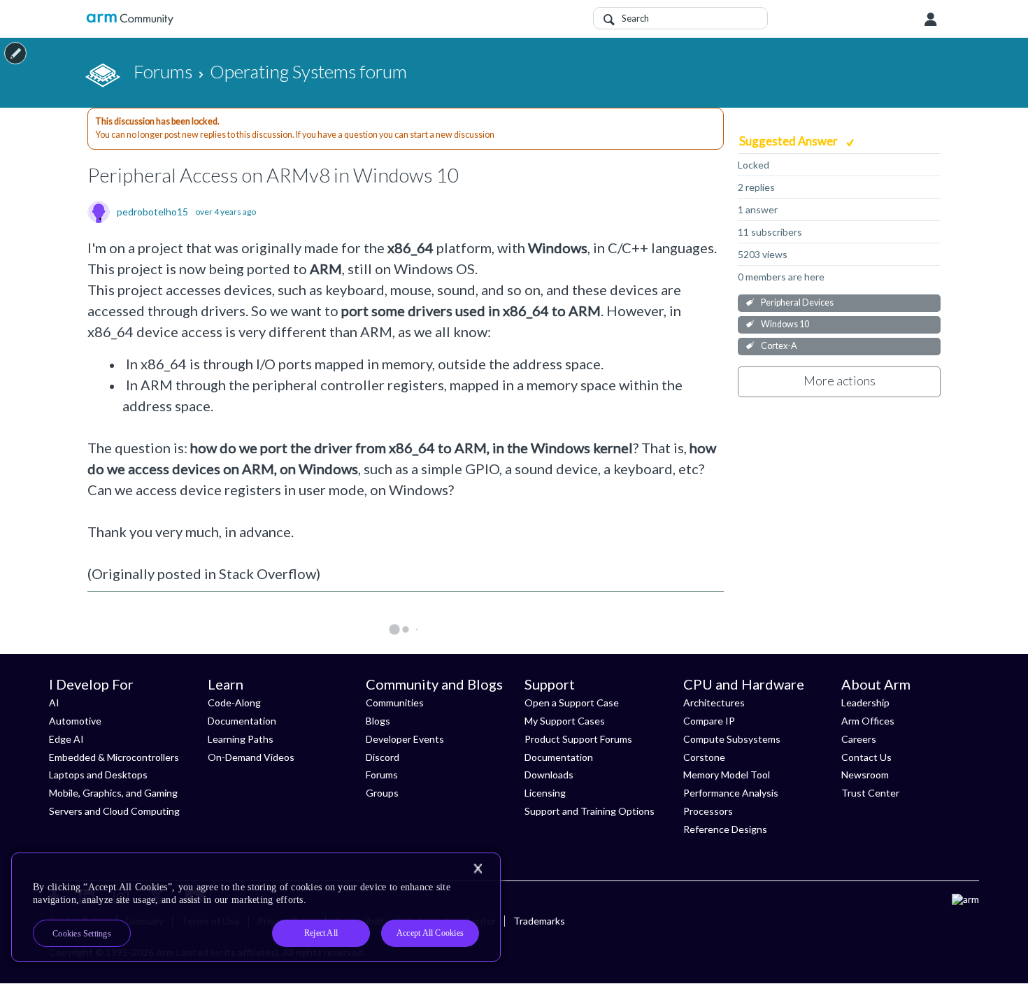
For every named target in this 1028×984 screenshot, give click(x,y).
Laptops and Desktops (98, 774)
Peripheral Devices (797, 302)
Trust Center (870, 793)
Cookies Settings (81, 934)
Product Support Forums (578, 739)
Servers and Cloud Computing (114, 811)
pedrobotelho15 (152, 212)
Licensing (545, 793)
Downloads (548, 774)
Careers (858, 739)
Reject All (321, 933)
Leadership (865, 702)
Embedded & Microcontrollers (114, 757)
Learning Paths (240, 739)
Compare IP (709, 721)
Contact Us (866, 757)
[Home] (129, 19)
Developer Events (405, 739)
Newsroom (865, 774)
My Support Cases (564, 721)
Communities (395, 702)
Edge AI (66, 739)
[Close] (477, 868)
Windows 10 (785, 324)
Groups (382, 793)
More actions (840, 380)
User (931, 20)
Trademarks (539, 921)
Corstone (704, 757)
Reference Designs (725, 829)
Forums (382, 774)
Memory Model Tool (726, 774)
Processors (708, 811)
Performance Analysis (730, 793)
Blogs (378, 721)
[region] (256, 907)
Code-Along (234, 702)
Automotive (75, 721)
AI (54, 702)
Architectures (714, 702)
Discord (382, 757)
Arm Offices (867, 721)
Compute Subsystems (731, 739)
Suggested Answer (789, 141)
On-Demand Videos (251, 757)
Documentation (242, 721)
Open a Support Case (571, 702)
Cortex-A (779, 346)
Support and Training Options (589, 811)
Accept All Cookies (430, 933)
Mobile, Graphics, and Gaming (113, 793)
